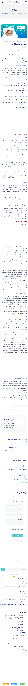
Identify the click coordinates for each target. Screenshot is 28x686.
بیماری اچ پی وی (21, 578)
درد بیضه (23, 588)
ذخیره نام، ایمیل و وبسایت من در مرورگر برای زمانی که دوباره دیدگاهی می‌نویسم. (14, 530)
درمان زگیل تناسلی (20, 591)
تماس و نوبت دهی (21, 586)
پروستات (23, 583)
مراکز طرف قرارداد (20, 601)
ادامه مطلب (24, 472)
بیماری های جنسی (16, 13)
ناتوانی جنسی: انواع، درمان (20, 479)
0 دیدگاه (6, 41)
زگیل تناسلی (15, 405)
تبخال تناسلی (23, 405)
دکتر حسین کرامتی (13, 41)
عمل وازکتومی (21, 596)
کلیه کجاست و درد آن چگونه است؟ (16, 599)
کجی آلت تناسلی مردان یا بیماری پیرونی (17, 469)
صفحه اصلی (23, 13)
